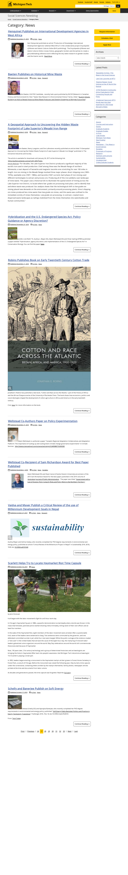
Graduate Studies (102, 131)
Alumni (96, 2)
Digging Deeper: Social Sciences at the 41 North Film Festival (106, 84)
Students (80, 2)
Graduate (34, 10)
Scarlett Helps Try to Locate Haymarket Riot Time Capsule (44, 563)
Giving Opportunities (92, 10)
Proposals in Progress (104, 151)
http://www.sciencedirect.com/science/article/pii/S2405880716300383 (40, 446)
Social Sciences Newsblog (23, 15)
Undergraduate (14, 10)
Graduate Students (102, 129)
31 (56, 731)
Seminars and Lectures (104, 156)
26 (38, 731)
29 (49, 731)
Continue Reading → (82, 64)
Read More (48, 56)
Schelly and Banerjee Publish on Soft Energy (35, 688)
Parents (102, 2)
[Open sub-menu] (119, 2)
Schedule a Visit (107, 38)
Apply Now (107, 45)
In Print (35, 39)
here (13, 405)
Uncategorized (101, 160)
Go (118, 6)
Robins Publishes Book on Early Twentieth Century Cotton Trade (48, 260)
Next (69, 731)
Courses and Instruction (104, 124)
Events (98, 127)
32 (60, 731)
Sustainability (101, 158)
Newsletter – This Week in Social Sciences (105, 146)
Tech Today (16, 718)
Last (76, 731)
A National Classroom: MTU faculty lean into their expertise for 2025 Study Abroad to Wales (106, 103)
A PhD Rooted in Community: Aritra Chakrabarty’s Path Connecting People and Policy (106, 93)
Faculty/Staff (88, 2)
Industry (108, 2)
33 (64, 731)
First (23, 731)
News (40, 39)
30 (53, 731)
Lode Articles (100, 136)
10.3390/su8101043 (21, 547)
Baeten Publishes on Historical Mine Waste (35, 74)
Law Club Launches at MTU (105, 79)
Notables (45, 470)
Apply (114, 10)
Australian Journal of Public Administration (43, 479)
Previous (30, 731)
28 (45, 731)
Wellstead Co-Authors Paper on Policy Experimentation (42, 421)
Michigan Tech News (103, 138)
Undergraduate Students (105, 162)
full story (67, 673)
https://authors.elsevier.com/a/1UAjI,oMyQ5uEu (25, 161)
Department (70, 10)
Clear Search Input (101, 6)
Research (52, 10)
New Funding (100, 140)
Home (9, 19)
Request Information (107, 32)
